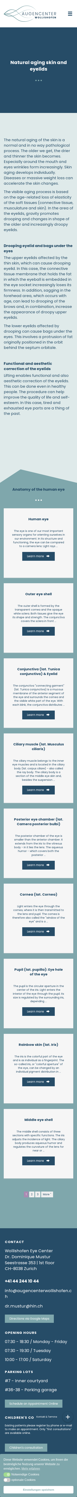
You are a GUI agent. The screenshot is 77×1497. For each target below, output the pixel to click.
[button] (7, 1474)
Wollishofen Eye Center (29, 1251)
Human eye (38, 519)
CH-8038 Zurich (21, 1269)
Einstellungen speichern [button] (38, 1489)
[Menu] (70, 13)
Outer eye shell (38, 594)
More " (47, 1194)
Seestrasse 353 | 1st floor (30, 1263)
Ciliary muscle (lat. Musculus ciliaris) (38, 746)
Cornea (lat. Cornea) (38, 894)
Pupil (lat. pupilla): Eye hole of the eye (38, 972)
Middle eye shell (38, 1119)
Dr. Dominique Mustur (27, 1257)
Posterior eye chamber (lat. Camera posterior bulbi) (38, 821)
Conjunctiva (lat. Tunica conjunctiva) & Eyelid (38, 671)
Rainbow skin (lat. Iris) (38, 1044)
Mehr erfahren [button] (30, 1468)
